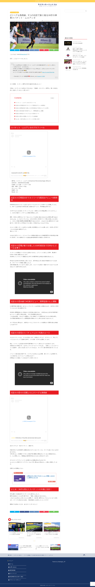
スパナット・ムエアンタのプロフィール (26, 102)
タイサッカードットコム (47, 4)
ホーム (11, 563)
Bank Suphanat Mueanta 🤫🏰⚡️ (19, 175)
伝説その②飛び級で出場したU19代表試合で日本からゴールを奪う (32, 108)
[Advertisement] (75, 24)
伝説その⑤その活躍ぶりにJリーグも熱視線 (27, 116)
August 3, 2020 (41, 76)
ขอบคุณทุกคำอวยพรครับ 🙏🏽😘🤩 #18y (20, 172)
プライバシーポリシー (15, 579)
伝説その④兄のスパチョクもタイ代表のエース (27, 113)
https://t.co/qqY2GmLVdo (48, 72)
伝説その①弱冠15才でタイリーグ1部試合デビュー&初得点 (30, 105)
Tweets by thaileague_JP (58, 561)
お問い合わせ (13, 567)
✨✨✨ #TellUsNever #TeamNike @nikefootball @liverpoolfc (26, 437)
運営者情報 (12, 570)
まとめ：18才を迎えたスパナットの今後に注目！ (28, 119)
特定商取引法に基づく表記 (16, 576)
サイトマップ (13, 573)
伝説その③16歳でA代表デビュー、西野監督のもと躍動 (29, 110)
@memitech (23, 54)
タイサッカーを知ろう (14, 12)
